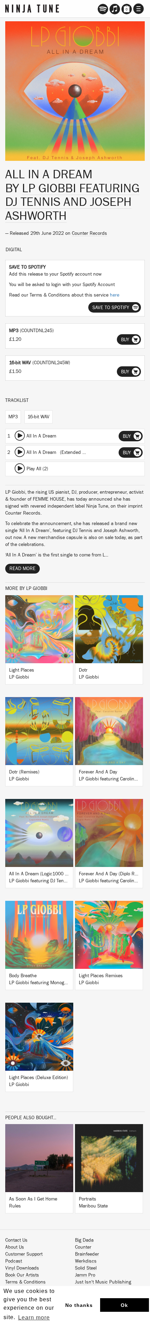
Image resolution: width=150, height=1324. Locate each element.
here (114, 295)
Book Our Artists (22, 1275)
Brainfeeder (87, 1254)
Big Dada (84, 1240)
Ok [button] (124, 1305)
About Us (14, 1247)
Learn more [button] (34, 1318)
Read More (22, 568)
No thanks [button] (79, 1305)
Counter (83, 1247)
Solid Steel (86, 1268)
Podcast (13, 1261)
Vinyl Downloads (22, 1268)
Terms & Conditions (25, 1282)
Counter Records (89, 233)
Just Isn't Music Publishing (103, 1282)
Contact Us (16, 1240)
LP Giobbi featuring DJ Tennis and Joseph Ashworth (72, 202)
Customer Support (24, 1254)
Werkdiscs (86, 1261)
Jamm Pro (85, 1275)
